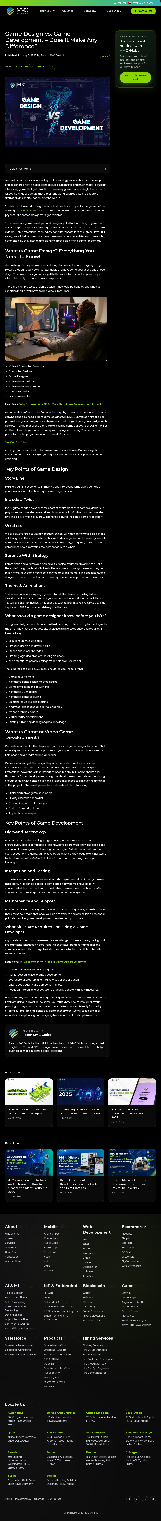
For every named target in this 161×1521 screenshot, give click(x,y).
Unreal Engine (129, 1297)
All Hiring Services (93, 1345)
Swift (47, 1265)
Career (9, 1238)
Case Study (113, 11)
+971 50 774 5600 (143, 2)
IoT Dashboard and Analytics (61, 1311)
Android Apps (52, 1233)
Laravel (87, 1262)
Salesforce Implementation (21, 1354)
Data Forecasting (15, 1302)
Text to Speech (14, 1292)
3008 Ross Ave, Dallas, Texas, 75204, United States (60, 1460)
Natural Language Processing (15, 1308)
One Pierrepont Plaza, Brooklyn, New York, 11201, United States (140, 1440)
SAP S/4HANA (52, 1359)
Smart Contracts (93, 1311)
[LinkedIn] (137, 1499)
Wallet (86, 1292)
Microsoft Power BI (54, 1382)
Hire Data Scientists (94, 1372)
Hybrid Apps (51, 1242)
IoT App (48, 1292)
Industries (67, 11)
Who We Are (12, 1233)
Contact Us (145, 11)
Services (45, 11)
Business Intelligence (17, 1297)
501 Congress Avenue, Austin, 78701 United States (20, 1421)
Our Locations (13, 1261)
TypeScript (89, 1276)
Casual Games (130, 1311)
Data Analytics (13, 1314)
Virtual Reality (130, 1306)
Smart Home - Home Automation (56, 1317)
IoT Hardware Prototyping (59, 1306)
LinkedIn (40, 66)
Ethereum (88, 1302)
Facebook (22, 66)
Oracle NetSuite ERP (55, 1349)
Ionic (46, 1261)
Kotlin (47, 1256)
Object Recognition (16, 1319)
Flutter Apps (51, 1247)
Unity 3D (127, 1292)
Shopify (126, 1238)
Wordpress (89, 1253)
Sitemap (39, 1499)
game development (27, 210)
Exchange (88, 1297)
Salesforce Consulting (18, 1349)
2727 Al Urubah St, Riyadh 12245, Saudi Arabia (140, 1419)
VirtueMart (128, 1256)
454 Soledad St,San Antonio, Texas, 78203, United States (60, 1440)
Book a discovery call (135, 77)
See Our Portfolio (15, 442)
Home (8, 1499)
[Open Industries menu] (76, 11)
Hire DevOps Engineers (96, 1368)
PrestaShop (129, 1247)
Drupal (86, 1257)
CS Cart (126, 1252)
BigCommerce (130, 1261)
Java (86, 1244)
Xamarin (49, 1270)
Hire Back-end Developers (98, 1359)
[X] (153, 1499)
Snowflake (50, 1386)
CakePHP (88, 1271)
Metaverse (128, 1315)
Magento (127, 1233)
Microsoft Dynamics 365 (58, 1354)
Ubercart (127, 1242)
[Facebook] (129, 1499)
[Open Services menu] (53, 11)
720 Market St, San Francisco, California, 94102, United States (98, 1440)
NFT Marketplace (92, 1320)
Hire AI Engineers (92, 1354)
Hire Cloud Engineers (95, 1363)
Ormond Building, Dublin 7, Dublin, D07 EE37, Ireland (62, 1482)
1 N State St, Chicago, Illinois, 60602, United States (138, 1460)
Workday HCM (52, 1377)
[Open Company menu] (99, 11)
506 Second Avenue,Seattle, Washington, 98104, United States (19, 1462)
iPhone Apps (51, 1238)
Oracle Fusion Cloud (55, 1345)
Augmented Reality (133, 1302)
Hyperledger (90, 1306)
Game (105, 56)
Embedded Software (56, 1302)
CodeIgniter (90, 1267)
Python (87, 1248)
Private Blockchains (94, 1315)
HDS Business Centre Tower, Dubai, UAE (59, 1419)
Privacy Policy (23, 1499)
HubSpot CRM (52, 1372)
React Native (51, 1252)
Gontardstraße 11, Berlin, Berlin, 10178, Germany (21, 1482)
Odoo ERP (49, 1363)
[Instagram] (145, 1499)
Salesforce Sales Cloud (57, 1368)
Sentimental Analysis (17, 1324)
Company (89, 11)
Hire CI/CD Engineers (95, 1349)
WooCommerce (131, 1265)
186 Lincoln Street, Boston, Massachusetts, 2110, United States (101, 1460)
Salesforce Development (20, 1345)
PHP (85, 1239)
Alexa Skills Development (19, 1328)
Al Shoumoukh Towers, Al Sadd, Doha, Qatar (22, 1438)
